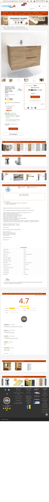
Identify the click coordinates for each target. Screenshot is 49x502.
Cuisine (4, 14)
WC (20, 12)
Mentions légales (18, 396)
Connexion (28, 390)
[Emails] (31, 1)
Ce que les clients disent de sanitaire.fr (18, 403)
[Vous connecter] (47, 1)
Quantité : (33, 93)
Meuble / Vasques (27, 12)
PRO (16, 14)
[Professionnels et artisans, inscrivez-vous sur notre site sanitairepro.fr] (24, 5)
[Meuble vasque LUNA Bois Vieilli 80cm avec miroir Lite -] (7, 148)
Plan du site (18, 390)
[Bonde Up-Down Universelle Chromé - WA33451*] (7, 162)
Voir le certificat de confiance (40, 295)
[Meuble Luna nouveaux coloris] (24, 20)
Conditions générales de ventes (18, 393)
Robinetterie (36, 12)
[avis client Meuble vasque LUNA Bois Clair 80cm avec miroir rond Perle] (7, 100)
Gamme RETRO (30, 14)
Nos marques (18, 400)
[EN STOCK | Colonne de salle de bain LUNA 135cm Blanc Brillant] (41, 148)
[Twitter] (32, 108)
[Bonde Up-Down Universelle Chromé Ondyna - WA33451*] (7, 383)
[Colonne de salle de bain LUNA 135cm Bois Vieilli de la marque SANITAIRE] (18, 148)
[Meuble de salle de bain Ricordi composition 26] (7, 367)
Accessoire (10, 14)
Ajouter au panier (13, 128)
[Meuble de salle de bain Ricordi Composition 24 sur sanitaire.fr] (18, 367)
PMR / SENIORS (22, 14)
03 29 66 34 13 (22, 1)
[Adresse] (28, 1)
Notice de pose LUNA (33, 187)
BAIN (11, 12)
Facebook (5, 390)
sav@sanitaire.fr (45, 411)
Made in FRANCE (38, 14)
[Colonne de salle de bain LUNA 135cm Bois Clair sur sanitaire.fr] (30, 148)
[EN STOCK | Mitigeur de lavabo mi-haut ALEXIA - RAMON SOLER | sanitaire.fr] (41, 178)
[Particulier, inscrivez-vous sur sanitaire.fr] (24, 3)
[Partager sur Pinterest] (35, 108)
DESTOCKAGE (5, 12)
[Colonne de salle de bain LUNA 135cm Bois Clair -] (41, 383)
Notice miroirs (22, 187)
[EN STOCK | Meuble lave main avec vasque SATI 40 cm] (30, 367)
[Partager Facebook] (28, 108)
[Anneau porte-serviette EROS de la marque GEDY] (7, 178)
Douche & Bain (18, 398)
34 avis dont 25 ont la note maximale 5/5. (12, 103)
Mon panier (28, 392)
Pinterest (7, 394)
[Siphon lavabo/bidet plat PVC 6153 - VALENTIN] (18, 162)
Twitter (9, 390)
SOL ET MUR (43, 12)
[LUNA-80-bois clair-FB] (24, 55)
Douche (16, 12)
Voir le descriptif (13, 134)
